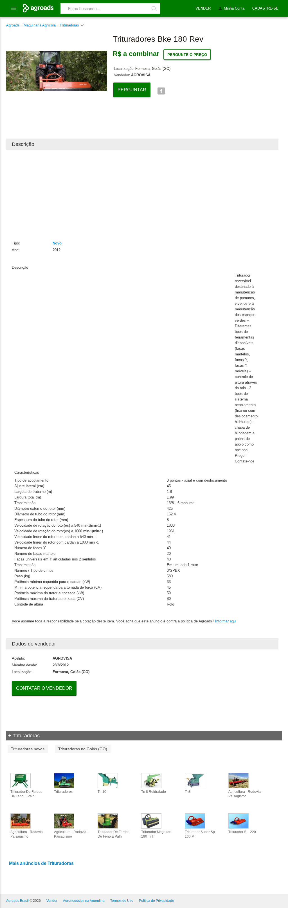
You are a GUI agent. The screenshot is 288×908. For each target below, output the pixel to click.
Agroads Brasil (17, 901)
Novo (57, 243)
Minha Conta (234, 8)
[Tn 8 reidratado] (151, 780)
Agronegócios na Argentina (84, 901)
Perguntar (132, 89)
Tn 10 (102, 792)
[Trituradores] (64, 780)
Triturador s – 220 (242, 832)
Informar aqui (226, 621)
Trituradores (63, 792)
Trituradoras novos (27, 749)
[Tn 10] (108, 780)
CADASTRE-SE (265, 8)
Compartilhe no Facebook (161, 91)
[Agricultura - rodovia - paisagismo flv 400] (20, 821)
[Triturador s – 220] (238, 821)
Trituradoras (70, 25)
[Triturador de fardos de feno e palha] (20, 780)
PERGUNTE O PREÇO (187, 54)
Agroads (13, 25)
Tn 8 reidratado (153, 792)
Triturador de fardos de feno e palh (26, 794)
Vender (51, 901)
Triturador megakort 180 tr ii (156, 834)
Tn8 (188, 792)
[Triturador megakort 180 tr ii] (151, 821)
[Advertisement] (142, 194)
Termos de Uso (121, 901)
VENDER (203, 8)
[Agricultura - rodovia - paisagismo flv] (64, 821)
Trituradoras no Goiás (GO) (82, 749)
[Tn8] (195, 780)
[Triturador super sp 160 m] (195, 821)
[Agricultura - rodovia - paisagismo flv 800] (238, 780)
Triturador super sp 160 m (200, 834)
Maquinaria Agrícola (40, 25)
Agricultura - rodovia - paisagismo (245, 794)
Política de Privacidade (156, 901)
